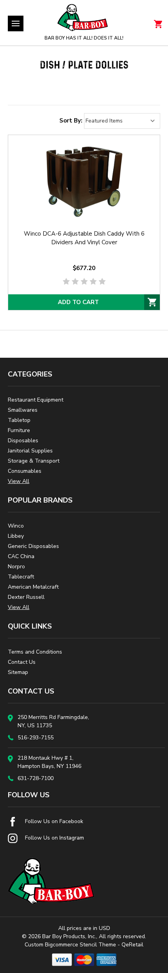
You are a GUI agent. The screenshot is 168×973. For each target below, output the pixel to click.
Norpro (16, 566)
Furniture (19, 430)
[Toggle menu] (15, 23)
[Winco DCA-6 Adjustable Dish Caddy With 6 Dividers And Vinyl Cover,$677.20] (84, 180)
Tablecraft (21, 576)
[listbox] (122, 121)
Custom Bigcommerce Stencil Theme (70, 944)
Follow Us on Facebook (53, 821)
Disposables (23, 440)
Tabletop (19, 420)
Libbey (16, 536)
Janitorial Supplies (30, 450)
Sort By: (70, 120)
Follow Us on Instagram (53, 837)
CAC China (21, 556)
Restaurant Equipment (35, 400)
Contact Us (22, 662)
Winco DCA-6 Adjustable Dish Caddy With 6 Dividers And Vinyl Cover (84, 238)
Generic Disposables (33, 546)
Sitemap (18, 672)
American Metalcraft (33, 587)
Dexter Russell (26, 597)
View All (18, 481)
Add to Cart (78, 302)
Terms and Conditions (35, 652)
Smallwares (23, 410)
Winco (16, 526)
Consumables (24, 471)
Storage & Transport (33, 461)
